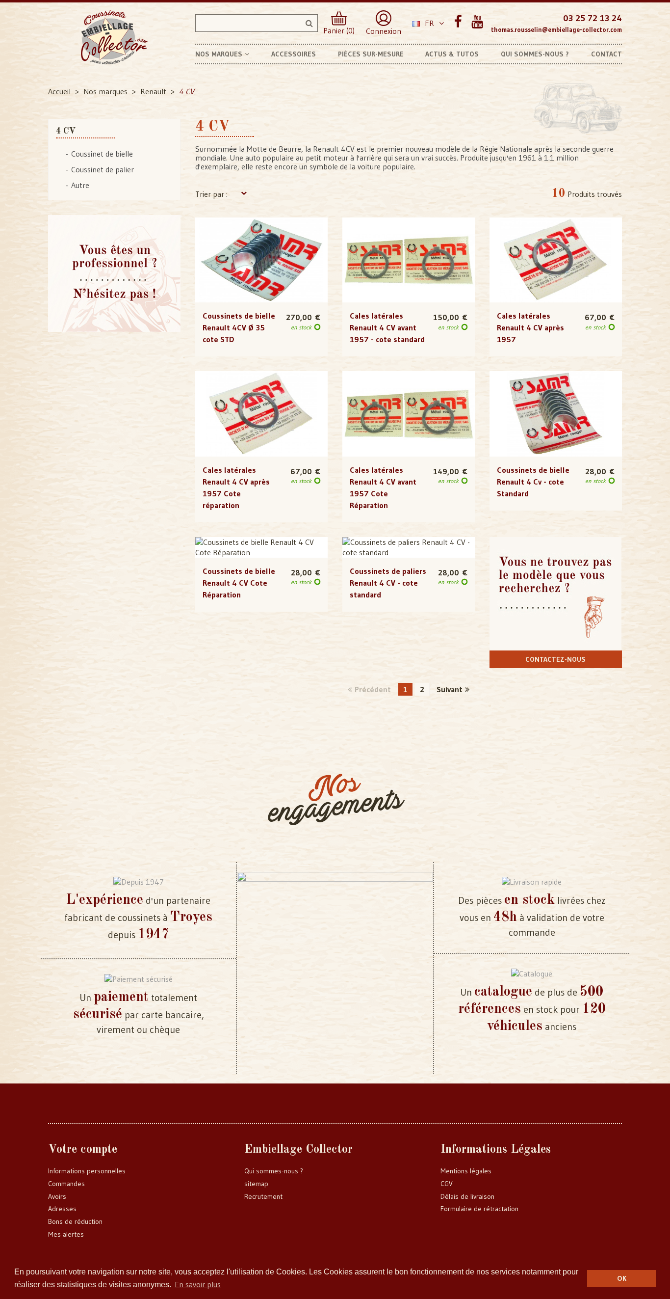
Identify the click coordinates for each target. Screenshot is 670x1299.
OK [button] (621, 1278)
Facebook (457, 21)
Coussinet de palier (102, 169)
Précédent (373, 689)
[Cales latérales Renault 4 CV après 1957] (556, 260)
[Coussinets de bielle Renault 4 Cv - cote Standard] (556, 414)
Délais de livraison (467, 1196)
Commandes (66, 1183)
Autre (80, 185)
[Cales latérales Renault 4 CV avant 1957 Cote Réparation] (408, 414)
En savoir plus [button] (198, 1284)
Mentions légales (465, 1170)
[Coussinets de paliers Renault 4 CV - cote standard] (408, 547)
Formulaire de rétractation (479, 1208)
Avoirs (57, 1196)
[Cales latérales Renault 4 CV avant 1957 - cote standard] (408, 260)
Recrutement (263, 1196)
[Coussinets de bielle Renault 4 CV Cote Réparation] (261, 547)
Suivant (450, 689)
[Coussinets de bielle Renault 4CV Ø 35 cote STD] (261, 260)
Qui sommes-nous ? (273, 1170)
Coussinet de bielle (102, 154)
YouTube (477, 21)
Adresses (62, 1208)
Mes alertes (66, 1234)
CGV (446, 1183)
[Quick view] (261, 240)
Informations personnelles (87, 1170)
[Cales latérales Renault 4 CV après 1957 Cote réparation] (261, 414)
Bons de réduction (75, 1221)
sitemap (256, 1183)
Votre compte (82, 1150)
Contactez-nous (555, 659)
